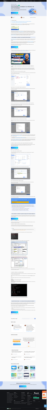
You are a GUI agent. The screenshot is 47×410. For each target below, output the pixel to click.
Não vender (22, 396)
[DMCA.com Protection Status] (10, 408)
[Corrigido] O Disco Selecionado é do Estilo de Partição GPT (20, 378)
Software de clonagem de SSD (10, 399)
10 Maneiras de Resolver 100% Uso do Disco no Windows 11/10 (13, 370)
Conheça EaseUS (28, 396)
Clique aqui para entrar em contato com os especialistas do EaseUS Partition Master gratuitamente (20, 202)
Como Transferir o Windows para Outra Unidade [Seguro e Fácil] (32, 378)
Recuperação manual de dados (24, 402)
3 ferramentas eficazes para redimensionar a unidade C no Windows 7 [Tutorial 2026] (17, 351)
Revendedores (28, 399)
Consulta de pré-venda (16, 396)
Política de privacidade (23, 395)
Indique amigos (28, 404)
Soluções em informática (9, 402)
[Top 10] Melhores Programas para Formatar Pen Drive (26, 370)
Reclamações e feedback (29, 403)
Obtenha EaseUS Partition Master (17, 344)
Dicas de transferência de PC (9, 400)
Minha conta (28, 402)
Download (15, 394)
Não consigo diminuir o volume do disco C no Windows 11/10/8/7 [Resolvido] (29, 357)
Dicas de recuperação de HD (9, 395)
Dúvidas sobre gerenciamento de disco (17, 403)
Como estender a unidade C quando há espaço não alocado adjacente (19, 22)
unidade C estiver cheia (21, 31)
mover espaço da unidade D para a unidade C (17, 135)
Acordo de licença (23, 397)
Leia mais (28, 344)
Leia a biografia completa (16, 329)
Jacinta (13, 17)
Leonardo (23, 17)
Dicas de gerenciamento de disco (10, 397)
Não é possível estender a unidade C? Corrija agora (20, 137)
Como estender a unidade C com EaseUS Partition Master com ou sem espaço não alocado (21, 21)
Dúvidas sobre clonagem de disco (17, 402)
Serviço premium (15, 397)
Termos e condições (23, 398)
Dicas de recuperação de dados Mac (10, 394)
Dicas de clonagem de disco (9, 398)
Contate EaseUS (28, 398)
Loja (21, 401)
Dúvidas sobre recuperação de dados (17, 401)
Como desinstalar (23, 393)
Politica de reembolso (23, 394)
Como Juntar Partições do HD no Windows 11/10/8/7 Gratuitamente (13, 378)
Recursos (8, 392)
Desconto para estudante (29, 401)
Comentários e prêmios (29, 397)
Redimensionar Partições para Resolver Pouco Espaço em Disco (20, 370)
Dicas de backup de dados (9, 396)
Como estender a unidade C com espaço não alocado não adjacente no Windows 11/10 (29, 351)
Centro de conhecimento (9, 401)
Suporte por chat (15, 395)
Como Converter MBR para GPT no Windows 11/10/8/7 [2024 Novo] (32, 370)
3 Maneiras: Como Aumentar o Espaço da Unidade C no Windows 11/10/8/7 (26, 378)
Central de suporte (15, 393)
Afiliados (28, 400)
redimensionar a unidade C (30, 41)
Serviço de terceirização (23, 403)
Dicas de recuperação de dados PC (10, 393)
